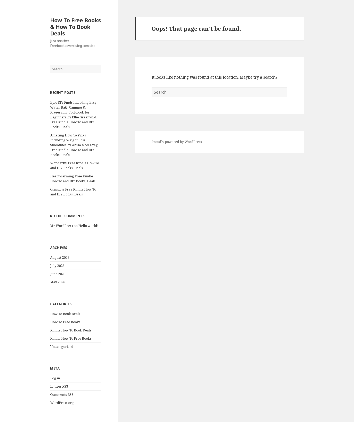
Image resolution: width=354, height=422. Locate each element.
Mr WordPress (61, 225)
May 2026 (57, 282)
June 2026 (58, 274)
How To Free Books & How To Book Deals (75, 26)
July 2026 (57, 265)
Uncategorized (61, 346)
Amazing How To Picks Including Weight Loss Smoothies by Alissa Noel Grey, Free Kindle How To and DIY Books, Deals (74, 145)
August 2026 (59, 257)
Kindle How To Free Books (70, 338)
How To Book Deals (65, 314)
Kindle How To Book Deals (70, 330)
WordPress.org (62, 402)
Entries (59, 386)
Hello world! (88, 225)
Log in (55, 378)
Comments (61, 394)
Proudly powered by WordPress (177, 142)
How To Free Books (65, 322)
